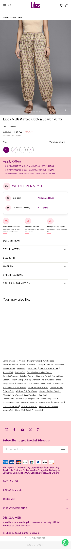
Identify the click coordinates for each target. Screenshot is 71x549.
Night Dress (32, 369)
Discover (9, 499)
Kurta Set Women (10, 376)
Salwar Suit (59, 365)
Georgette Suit (32, 399)
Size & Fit (9, 258)
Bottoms (6, 380)
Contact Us (10, 481)
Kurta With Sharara (29, 406)
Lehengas (21, 369)
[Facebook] (14, 430)
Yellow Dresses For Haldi (52, 380)
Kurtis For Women (27, 365)
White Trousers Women (48, 406)
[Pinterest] (38, 430)
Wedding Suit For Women (26, 391)
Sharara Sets (22, 384)
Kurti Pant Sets (58, 384)
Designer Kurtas (34, 361)
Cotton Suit (34, 384)
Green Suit (45, 399)
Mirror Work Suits (22, 410)
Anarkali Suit (8, 372)
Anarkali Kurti (57, 376)
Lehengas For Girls (45, 365)
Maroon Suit (8, 410)
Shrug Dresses (9, 384)
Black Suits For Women (38, 387)
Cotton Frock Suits (11, 406)
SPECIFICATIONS (13, 275)
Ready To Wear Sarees (48, 369)
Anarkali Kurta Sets (11, 403)
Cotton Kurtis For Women (13, 399)
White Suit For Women (12, 395)
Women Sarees (9, 369)
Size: (5, 142)
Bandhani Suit (45, 403)
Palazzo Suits (8, 391)
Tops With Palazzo (10, 365)
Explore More (12, 490)
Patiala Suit (20, 372)
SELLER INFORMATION (17, 284)
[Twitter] (31, 430)
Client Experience (15, 508)
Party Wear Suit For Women (14, 387)
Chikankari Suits (56, 387)
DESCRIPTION (11, 241)
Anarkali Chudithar (29, 403)
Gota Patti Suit (29, 395)
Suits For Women (27, 376)
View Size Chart (57, 142)
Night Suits (17, 380)
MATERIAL (9, 267)
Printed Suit (37, 410)
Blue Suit (42, 395)
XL (6, 150)
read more (25, 526)
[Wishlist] (61, 5)
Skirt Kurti (45, 384)
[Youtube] (22, 430)
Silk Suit (55, 399)
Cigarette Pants (43, 376)
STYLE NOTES (11, 250)
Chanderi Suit (58, 403)
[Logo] (35, 5)
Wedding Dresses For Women (39, 372)
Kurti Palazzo (48, 361)
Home (5, 17)
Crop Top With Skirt (32, 380)
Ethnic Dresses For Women (14, 361)
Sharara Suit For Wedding (50, 391)
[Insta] (6, 430)
